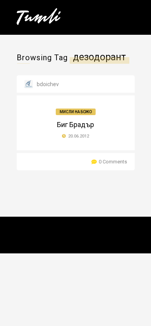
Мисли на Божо (76, 112)
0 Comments (113, 162)
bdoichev (48, 84)
